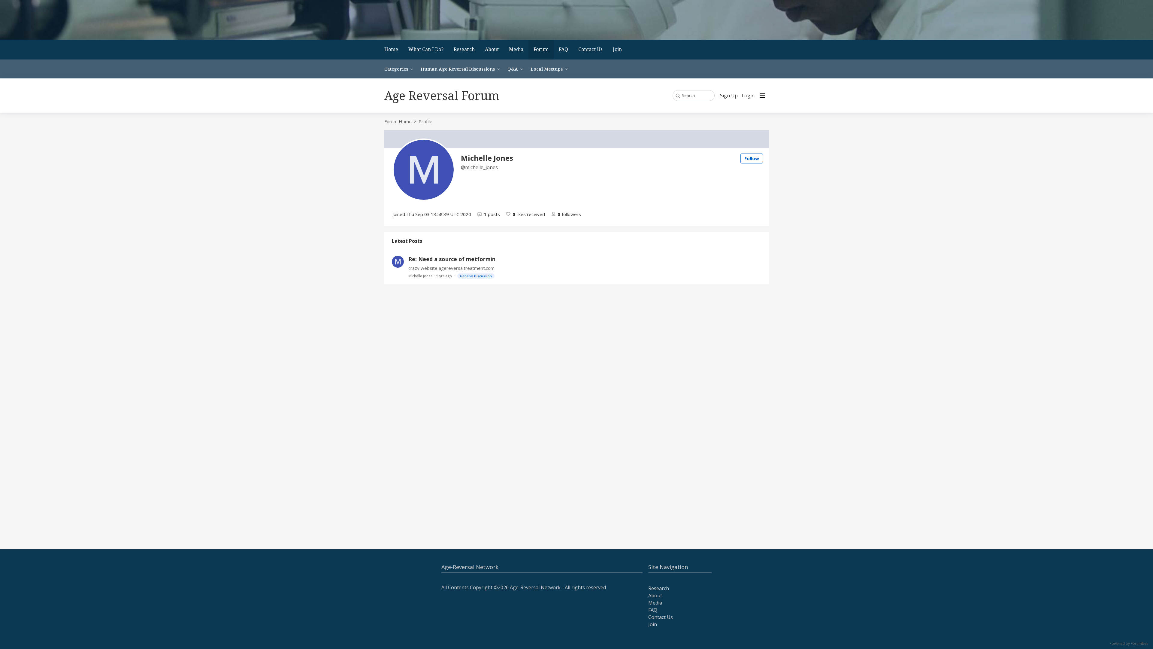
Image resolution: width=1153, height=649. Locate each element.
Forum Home (398, 121)
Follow (751, 158)
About (492, 49)
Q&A (512, 69)
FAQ (563, 49)
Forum (541, 49)
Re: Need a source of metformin (451, 259)
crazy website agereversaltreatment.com (451, 268)
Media (516, 49)
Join (617, 49)
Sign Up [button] (729, 96)
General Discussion (476, 276)
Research (464, 49)
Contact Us (590, 49)
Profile (425, 121)
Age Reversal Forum (441, 95)
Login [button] (748, 96)
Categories (396, 69)
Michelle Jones (420, 276)
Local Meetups (547, 69)
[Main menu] (762, 95)
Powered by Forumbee (1128, 643)
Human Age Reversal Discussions (458, 69)
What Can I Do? (425, 49)
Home (391, 49)
